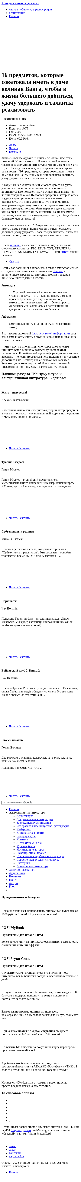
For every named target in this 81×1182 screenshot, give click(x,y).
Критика (22, 839)
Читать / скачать (19, 448)
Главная (14, 809)
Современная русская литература (38, 859)
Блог (12, 886)
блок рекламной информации (51, 333)
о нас (12, 1146)
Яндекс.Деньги (21, 1130)
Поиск (13, 879)
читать (65, 251)
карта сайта (16, 1156)
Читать (13, 148)
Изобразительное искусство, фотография (43, 826)
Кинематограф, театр (30, 832)
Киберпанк (24, 829)
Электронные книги (22, 869)
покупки (15, 245)
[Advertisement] (29, 44)
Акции (13, 883)
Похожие (15, 151)
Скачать (14, 261)
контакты (15, 1153)
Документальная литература (35, 819)
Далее (13, 144)
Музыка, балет (26, 846)
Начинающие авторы (30, 849)
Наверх (13, 1172)
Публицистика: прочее (31, 852)
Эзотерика (23, 863)
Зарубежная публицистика (34, 822)
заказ (12, 1149)
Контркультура (26, 836)
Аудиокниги (17, 873)
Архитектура (25, 815)
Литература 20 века (29, 842)
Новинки (15, 876)
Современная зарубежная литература (40, 856)
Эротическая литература (32, 866)
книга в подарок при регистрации (30, 9)
